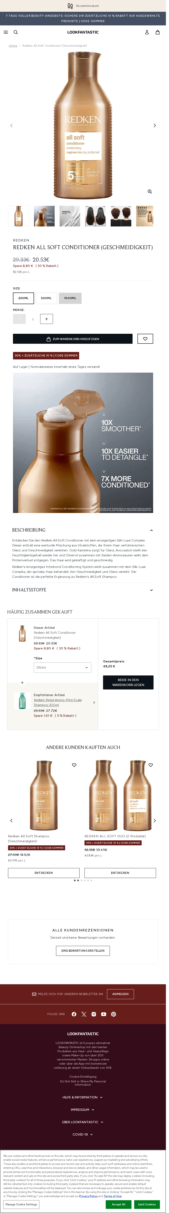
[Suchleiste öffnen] (16, 32)
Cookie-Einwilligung (83, 1076)
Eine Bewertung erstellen (82, 950)
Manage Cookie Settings (21, 1204)
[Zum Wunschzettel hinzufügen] (145, 339)
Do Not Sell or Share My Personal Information (83, 1083)
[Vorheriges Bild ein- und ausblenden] (11, 125)
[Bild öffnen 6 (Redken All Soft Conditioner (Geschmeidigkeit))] (146, 216)
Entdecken (44, 873)
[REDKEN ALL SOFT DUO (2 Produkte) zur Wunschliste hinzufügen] (151, 765)
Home (13, 45)
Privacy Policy (88, 1196)
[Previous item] (11, 820)
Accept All (118, 1204)
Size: (17, 288)
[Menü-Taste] (5, 32)
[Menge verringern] (19, 319)
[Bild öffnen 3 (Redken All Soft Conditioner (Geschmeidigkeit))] (70, 216)
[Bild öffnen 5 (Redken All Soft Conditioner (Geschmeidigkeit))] (121, 216)
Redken (21, 240)
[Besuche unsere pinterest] (114, 1014)
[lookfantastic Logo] (83, 32)
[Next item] (154, 820)
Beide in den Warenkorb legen (128, 682)
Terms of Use (113, 1196)
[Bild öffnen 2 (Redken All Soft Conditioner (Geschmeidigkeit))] (44, 216)
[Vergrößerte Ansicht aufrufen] (150, 192)
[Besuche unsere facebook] (74, 1014)
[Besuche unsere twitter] (84, 1014)
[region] (83, 1181)
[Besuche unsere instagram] (94, 1014)
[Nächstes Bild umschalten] (154, 125)
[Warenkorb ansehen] (158, 32)
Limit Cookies (147, 1204)
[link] (147, 32)
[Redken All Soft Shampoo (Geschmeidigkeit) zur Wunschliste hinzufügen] (74, 765)
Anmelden (120, 994)
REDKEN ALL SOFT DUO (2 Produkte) (115, 836)
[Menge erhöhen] (46, 319)
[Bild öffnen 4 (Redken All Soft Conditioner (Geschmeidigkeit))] (95, 216)
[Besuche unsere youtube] (104, 1014)
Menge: (19, 310)
